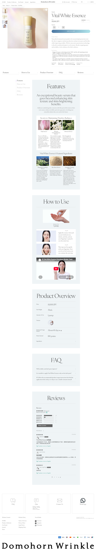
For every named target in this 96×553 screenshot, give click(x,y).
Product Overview (46, 73)
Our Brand (20, 2)
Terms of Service (23, 520)
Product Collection (11, 2)
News (3, 529)
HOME (4, 2)
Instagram (39, 523)
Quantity (53, 24)
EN (81, 2)
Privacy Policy (22, 523)
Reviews (80, 73)
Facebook (39, 520)
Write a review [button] (42, 425)
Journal (26, 2)
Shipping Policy (22, 527)
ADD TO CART (71, 31)
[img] (39, 434)
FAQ (60, 73)
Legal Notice (22, 525)
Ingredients (32, 2)
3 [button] (56, 477)
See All (83, 21)
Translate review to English (44, 446)
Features (6, 73)
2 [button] (54, 477)
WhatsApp (39, 525)
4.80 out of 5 (46, 411)
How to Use (26, 73)
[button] (84, 20)
